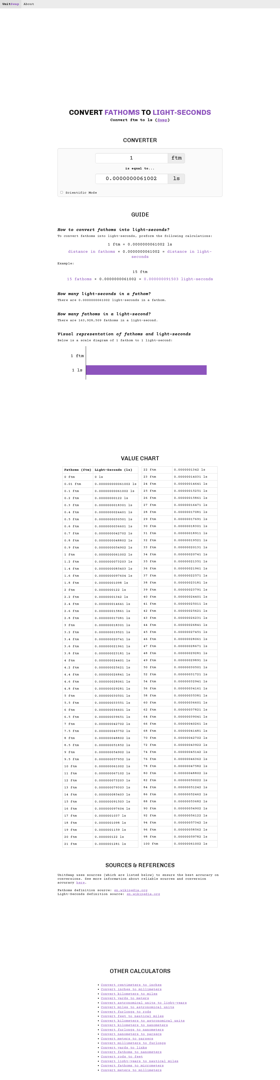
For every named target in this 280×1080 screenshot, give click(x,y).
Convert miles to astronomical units (137, 1007)
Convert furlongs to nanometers (132, 1030)
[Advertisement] (25, 540)
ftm (176, 158)
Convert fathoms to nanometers (131, 1052)
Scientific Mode (81, 193)
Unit (10, 4)
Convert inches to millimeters (131, 989)
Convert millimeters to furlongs (133, 1043)
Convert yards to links (124, 1048)
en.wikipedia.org (131, 890)
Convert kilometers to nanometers (134, 1025)
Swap (162, 120)
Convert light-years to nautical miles (139, 1061)
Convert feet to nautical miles (132, 1016)
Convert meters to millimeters (131, 1070)
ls (176, 178)
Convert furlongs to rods (126, 1012)
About (29, 4)
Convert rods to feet (122, 1057)
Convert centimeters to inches (131, 985)
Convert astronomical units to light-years (144, 1003)
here (80, 883)
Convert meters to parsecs (127, 1039)
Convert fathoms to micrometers (132, 1066)
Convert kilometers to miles (129, 994)
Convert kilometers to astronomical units (143, 1021)
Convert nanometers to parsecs (131, 1034)
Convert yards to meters (125, 998)
